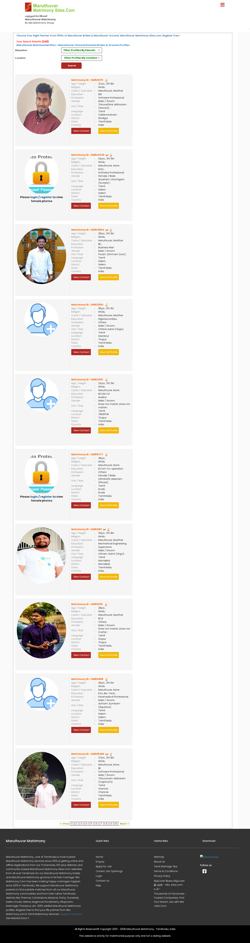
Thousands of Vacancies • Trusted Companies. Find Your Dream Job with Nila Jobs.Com (170, 900)
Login (99, 876)
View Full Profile (109, 131)
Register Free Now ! (71, 914)
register (46, 197)
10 (116, 823)
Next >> (124, 823)
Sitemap (159, 857)
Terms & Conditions (166, 871)
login (34, 197)
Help (98, 885)
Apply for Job (104, 866)
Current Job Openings (109, 871)
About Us (159, 861)
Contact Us (102, 880)
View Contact (81, 131)
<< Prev (64, 823)
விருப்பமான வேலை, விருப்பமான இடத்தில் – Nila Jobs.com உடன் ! (169, 885)
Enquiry (100, 861)
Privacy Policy (162, 876)
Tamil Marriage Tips (165, 866)
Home (99, 857)
